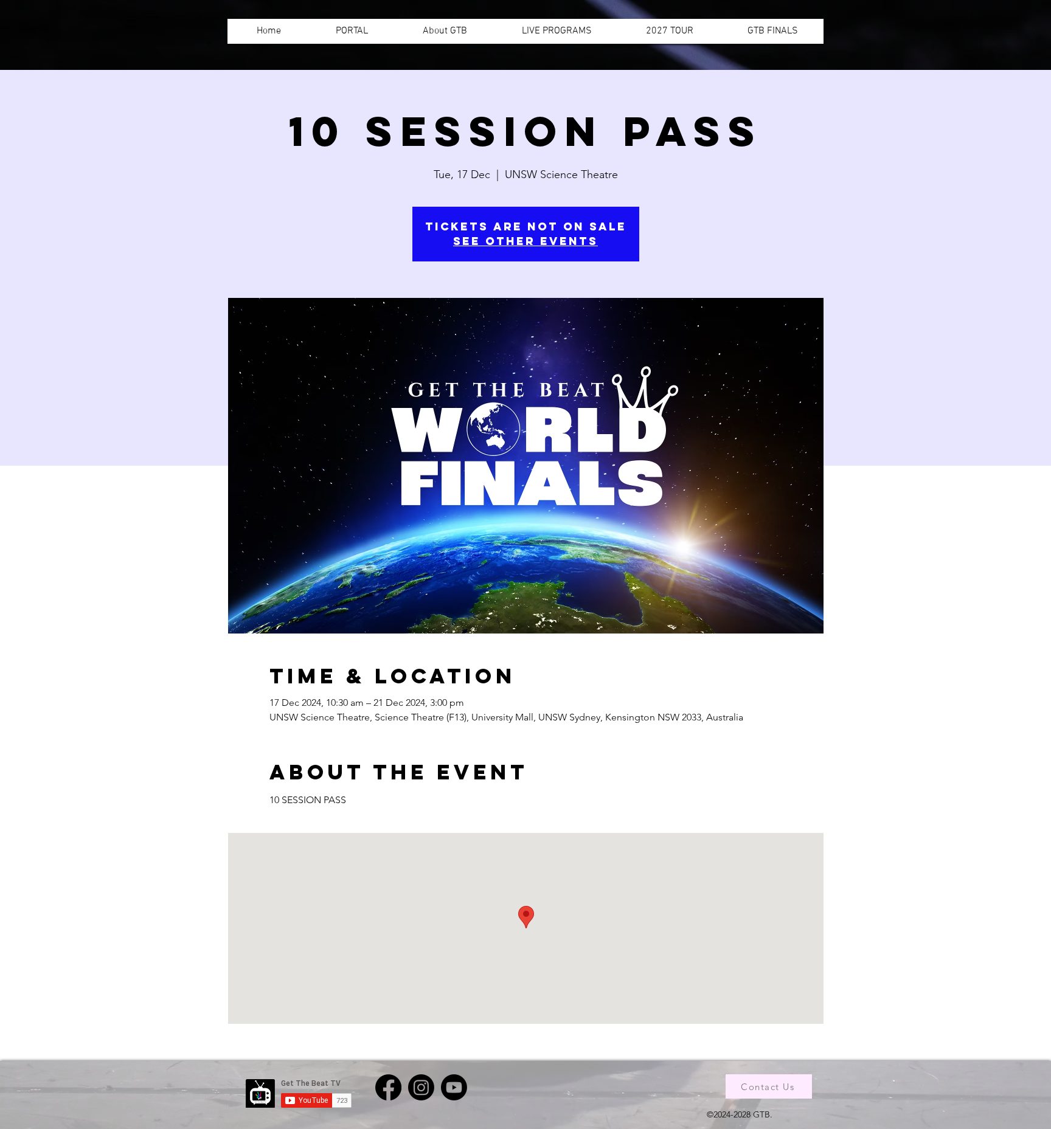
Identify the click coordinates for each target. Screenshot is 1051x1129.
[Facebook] (388, 1087)
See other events (525, 241)
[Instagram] (421, 1087)
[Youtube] (454, 1087)
